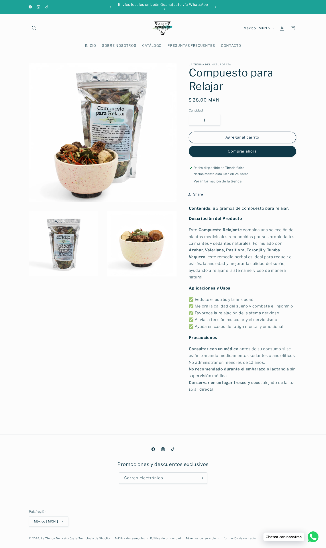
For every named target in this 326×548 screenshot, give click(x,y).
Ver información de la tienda (218, 181)
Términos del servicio (201, 538)
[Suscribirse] (201, 478)
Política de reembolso (130, 538)
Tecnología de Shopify (94, 538)
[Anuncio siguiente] (215, 7)
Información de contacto (238, 538)
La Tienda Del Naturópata (59, 538)
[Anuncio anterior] (111, 7)
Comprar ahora (242, 151)
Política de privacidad (165, 538)
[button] (34, 28)
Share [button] (198, 194)
